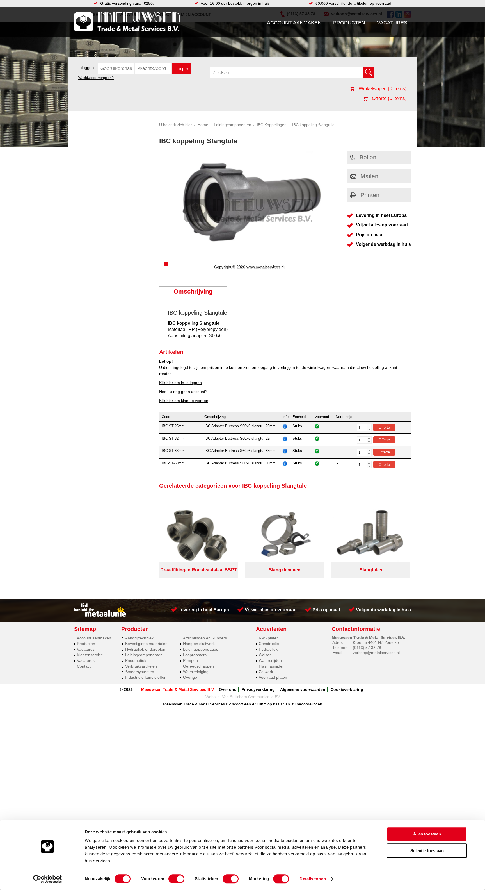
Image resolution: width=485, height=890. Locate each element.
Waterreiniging (196, 671)
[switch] (176, 878)
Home (203, 124)
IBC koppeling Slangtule (313, 124)
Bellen (368, 157)
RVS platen (269, 638)
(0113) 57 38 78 (367, 647)
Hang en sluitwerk (199, 643)
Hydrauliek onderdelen (145, 649)
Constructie (269, 643)
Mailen (369, 176)
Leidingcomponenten (232, 124)
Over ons (227, 689)
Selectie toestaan (427, 850)
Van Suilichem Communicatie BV (251, 696)
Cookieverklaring (347, 689)
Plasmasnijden (272, 666)
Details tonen (312, 879)
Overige (190, 677)
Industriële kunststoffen (145, 677)
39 (293, 704)
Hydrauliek (268, 649)
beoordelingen (309, 704)
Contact (84, 666)
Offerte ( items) (388, 98)
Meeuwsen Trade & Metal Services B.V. (178, 689)
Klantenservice (90, 655)
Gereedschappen (198, 666)
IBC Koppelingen (272, 124)
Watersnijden (270, 660)
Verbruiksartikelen (141, 666)
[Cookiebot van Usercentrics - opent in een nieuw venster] (47, 879)
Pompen (190, 660)
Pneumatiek (135, 660)
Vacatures (392, 23)
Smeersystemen (139, 671)
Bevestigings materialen (146, 643)
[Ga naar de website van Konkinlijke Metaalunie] (100, 615)
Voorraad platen (273, 677)
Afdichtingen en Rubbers (205, 638)
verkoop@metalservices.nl (376, 652)
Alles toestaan (427, 834)
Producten (349, 23)
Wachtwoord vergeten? (96, 78)
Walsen (265, 655)
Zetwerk (266, 671)
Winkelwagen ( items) (382, 88)
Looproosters (195, 655)
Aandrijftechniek (139, 638)
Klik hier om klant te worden (183, 400)
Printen (369, 195)
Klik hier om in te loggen (180, 382)
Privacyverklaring (258, 689)
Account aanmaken (294, 23)
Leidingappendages (200, 649)
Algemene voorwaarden (302, 689)
